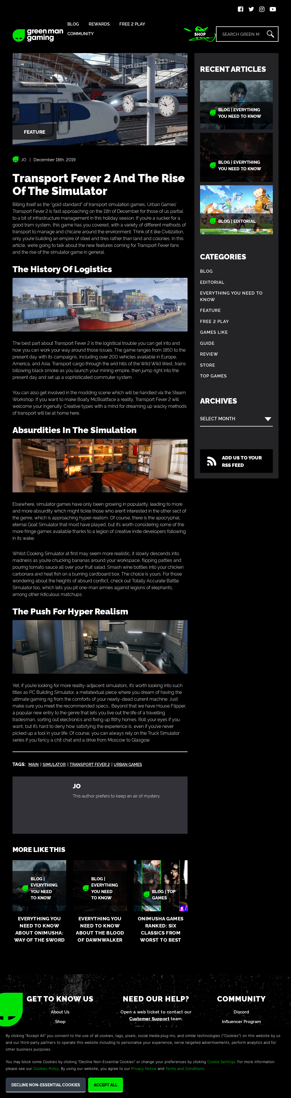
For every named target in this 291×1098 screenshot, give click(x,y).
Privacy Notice (144, 1068)
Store (207, 365)
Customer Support (149, 1018)
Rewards (99, 24)
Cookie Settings (221, 1061)
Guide (207, 343)
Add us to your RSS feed (242, 461)
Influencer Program (241, 1021)
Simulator (54, 764)
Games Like (214, 332)
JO (23, 159)
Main (33, 764)
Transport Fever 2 (90, 764)
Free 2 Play (132, 24)
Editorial (212, 282)
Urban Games (128, 764)
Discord (241, 1012)
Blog (73, 24)
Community (80, 33)
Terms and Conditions (184, 1068)
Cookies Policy (46, 1068)
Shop (200, 34)
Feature (210, 310)
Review (209, 354)
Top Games (213, 376)
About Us (60, 1012)
